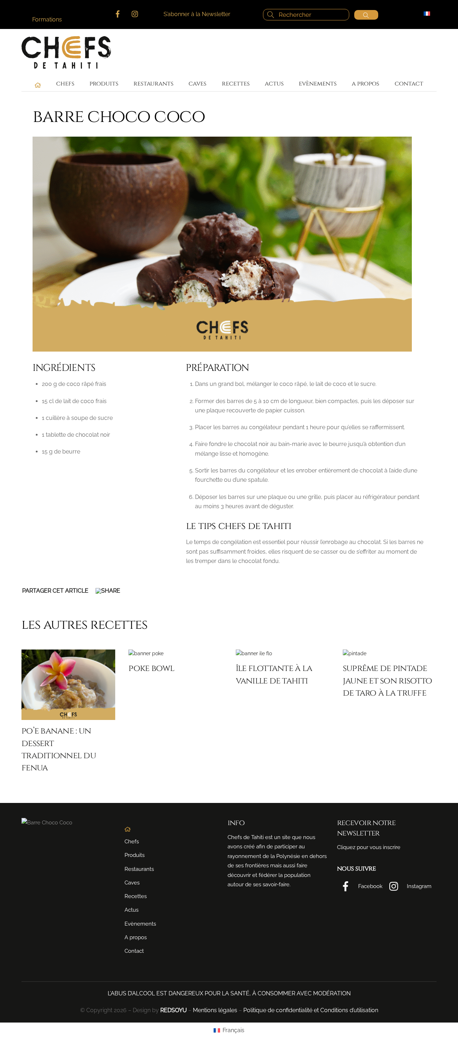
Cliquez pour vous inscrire (368, 847)
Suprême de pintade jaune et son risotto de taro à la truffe (387, 680)
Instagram (418, 886)
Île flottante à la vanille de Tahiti (274, 674)
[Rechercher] (366, 15)
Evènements (318, 83)
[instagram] (135, 13)
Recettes (236, 83)
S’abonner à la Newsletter (197, 14)
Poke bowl (151, 668)
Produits (103, 83)
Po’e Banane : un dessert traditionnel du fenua (58, 749)
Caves (197, 83)
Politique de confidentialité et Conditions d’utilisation (310, 1010)
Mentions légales (215, 1010)
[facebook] (118, 13)
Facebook (370, 886)
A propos (365, 83)
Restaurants (153, 83)
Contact (409, 83)
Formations (47, 19)
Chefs (65, 83)
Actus (274, 83)
